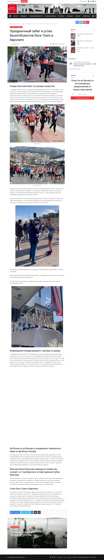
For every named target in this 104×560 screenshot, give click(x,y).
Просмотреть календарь (74, 69)
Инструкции (70, 16)
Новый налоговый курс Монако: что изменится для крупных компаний (26, 533)
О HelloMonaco (86, 16)
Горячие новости (14, 27)
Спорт (23, 23)
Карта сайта (93, 557)
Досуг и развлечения (50, 16)
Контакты (69, 557)
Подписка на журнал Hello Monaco (81, 557)
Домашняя (13, 23)
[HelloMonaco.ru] (52, 8)
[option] (37, 533)
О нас (64, 557)
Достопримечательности (36, 16)
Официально (24, 16)
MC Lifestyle (61, 16)
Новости (16, 16)
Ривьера (78, 16)
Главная (60, 557)
